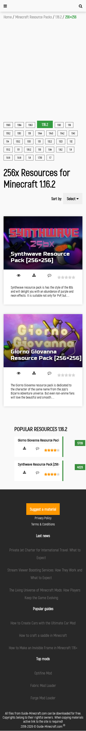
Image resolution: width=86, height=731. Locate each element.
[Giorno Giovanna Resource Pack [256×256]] (43, 340)
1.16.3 (30, 125)
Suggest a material (43, 509)
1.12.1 (61, 141)
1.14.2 (62, 133)
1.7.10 (40, 157)
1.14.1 (73, 133)
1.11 (18, 149)
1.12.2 (50, 141)
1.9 (71, 149)
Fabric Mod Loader (43, 685)
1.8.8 (19, 157)
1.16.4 (19, 125)
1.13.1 (29, 141)
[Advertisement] (43, 65)
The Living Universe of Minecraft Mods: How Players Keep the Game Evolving (44, 594)
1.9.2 (60, 149)
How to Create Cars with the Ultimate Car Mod (43, 623)
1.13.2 (18, 141)
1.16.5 (8, 125)
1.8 (29, 157)
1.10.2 (29, 149)
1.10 (39, 149)
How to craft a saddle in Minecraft (43, 635)
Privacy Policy (43, 518)
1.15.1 (19, 133)
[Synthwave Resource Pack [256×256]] (43, 243)
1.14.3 (51, 133)
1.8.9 (8, 157)
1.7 (50, 157)
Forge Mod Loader (43, 697)
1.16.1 (59, 125)
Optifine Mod (43, 673)
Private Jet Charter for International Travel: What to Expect (45, 554)
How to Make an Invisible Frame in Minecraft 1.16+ (43, 647)
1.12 (71, 141)
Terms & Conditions (43, 524)
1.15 (29, 133)
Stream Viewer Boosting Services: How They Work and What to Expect (44, 574)
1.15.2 (8, 133)
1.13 (39, 141)
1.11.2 (8, 149)
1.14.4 (40, 133)
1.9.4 (50, 149)
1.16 (69, 125)
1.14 (7, 141)
